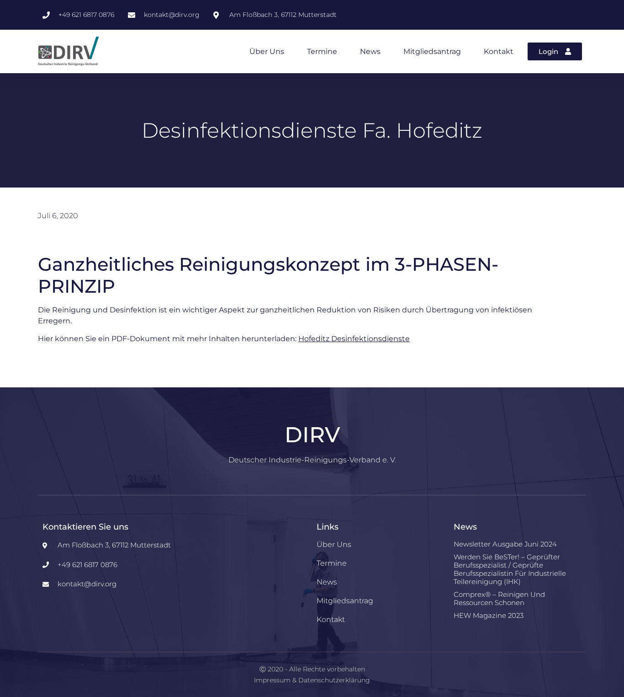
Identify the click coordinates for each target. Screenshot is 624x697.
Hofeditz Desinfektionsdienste (354, 338)
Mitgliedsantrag (432, 51)
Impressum (272, 680)
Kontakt (498, 51)
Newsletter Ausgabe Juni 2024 (505, 544)
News (370, 51)
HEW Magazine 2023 (489, 615)
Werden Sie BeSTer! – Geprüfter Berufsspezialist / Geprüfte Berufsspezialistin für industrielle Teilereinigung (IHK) (510, 569)
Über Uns (266, 51)
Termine (322, 51)
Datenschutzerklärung (334, 680)
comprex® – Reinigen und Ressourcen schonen (499, 598)
